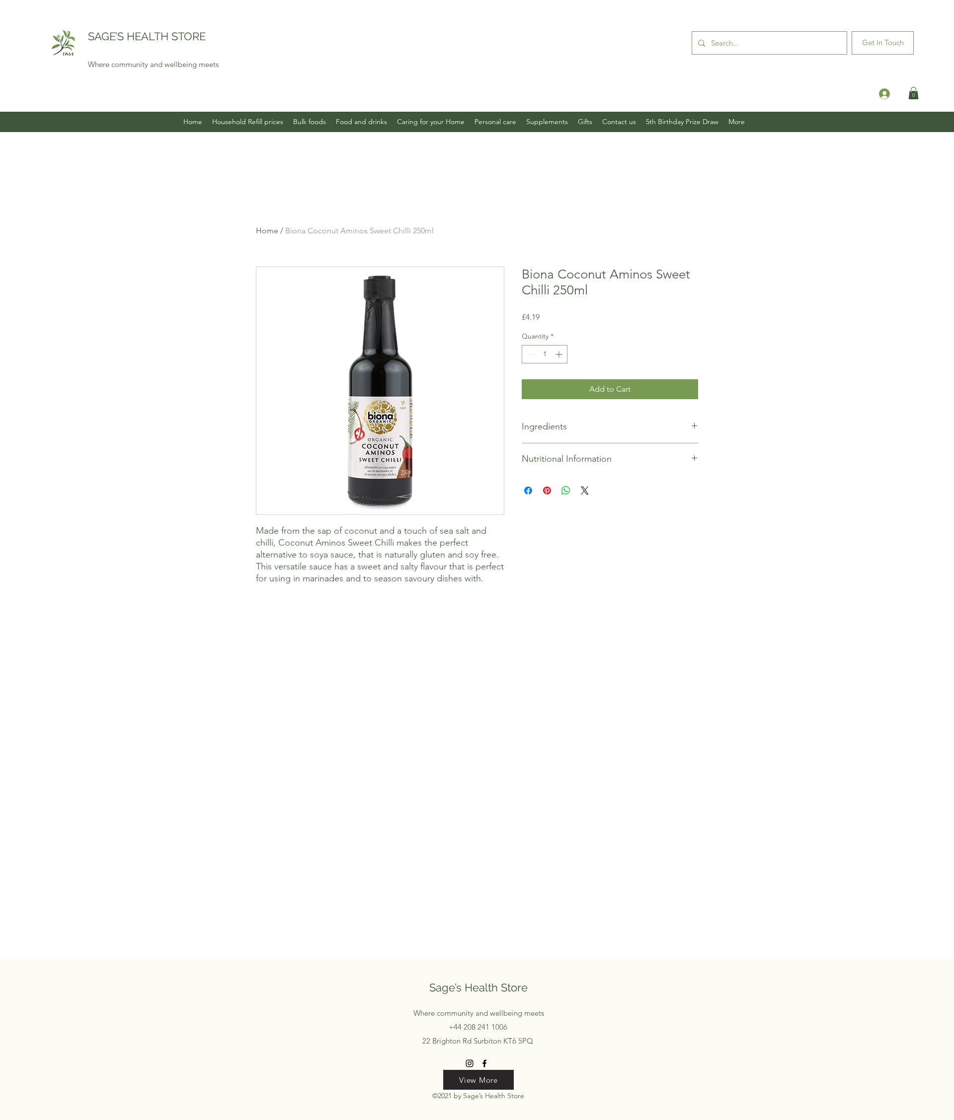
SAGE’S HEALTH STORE (147, 36)
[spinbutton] (545, 354)
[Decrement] (529, 354)
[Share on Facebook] (528, 490)
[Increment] (560, 354)
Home (267, 230)
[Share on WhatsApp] (566, 490)
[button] (913, 93)
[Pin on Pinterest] (547, 490)
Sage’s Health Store (478, 987)
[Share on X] (585, 490)
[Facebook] (484, 1063)
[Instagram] (470, 1063)
